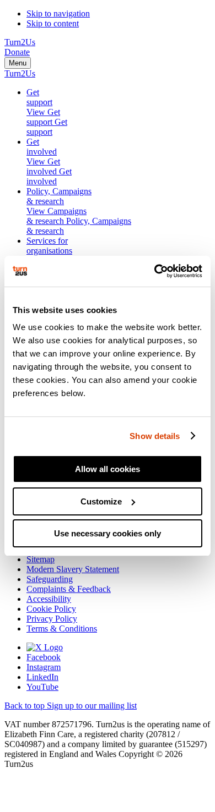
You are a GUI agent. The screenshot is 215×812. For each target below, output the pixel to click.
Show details (155, 436)
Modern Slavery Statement (72, 569)
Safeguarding (49, 579)
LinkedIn (42, 677)
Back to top (25, 705)
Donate (17, 52)
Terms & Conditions (61, 628)
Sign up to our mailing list (92, 705)
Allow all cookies (107, 469)
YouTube (42, 687)
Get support (39, 97)
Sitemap (40, 559)
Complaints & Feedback (68, 589)
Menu (17, 63)
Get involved (41, 146)
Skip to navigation (58, 13)
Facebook (43, 657)
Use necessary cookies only (107, 533)
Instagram (43, 667)
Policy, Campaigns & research (59, 196)
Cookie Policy (51, 608)
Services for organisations (49, 245)
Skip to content (52, 23)
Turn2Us (19, 42)
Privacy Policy (51, 618)
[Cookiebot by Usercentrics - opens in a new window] (154, 271)
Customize (101, 501)
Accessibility (48, 598)
